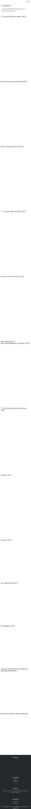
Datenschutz (15, 801)
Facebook (15, 781)
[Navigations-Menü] (28, 1)
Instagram (15, 780)
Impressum (15, 803)
